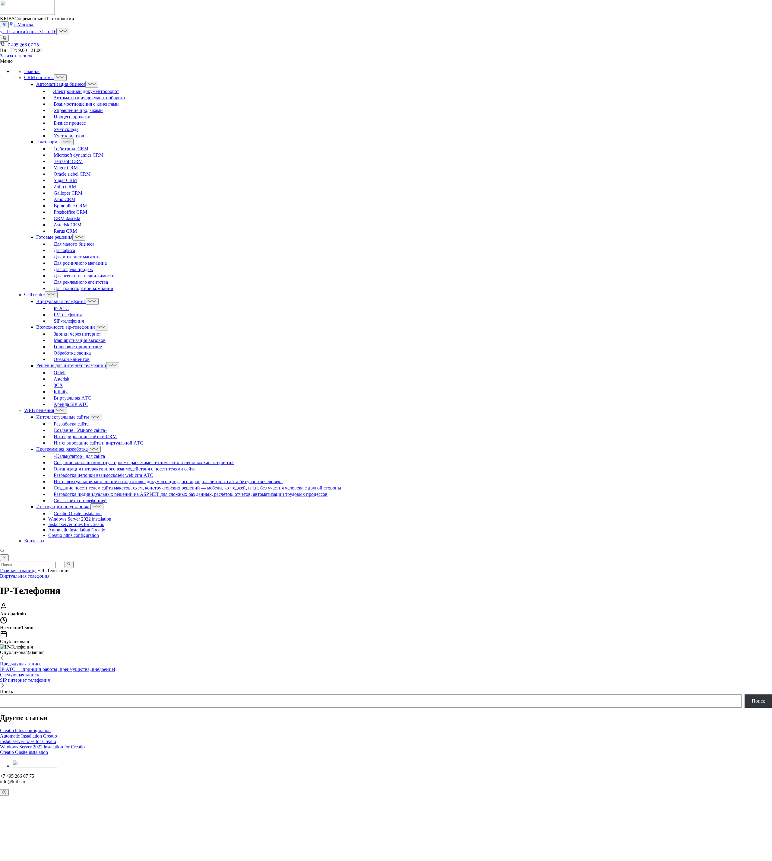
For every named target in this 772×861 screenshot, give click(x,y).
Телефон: (16, 835)
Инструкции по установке (63, 506)
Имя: (11, 823)
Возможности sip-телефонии (65, 327)
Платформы (48, 141)
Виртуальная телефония (61, 301)
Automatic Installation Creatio (76, 529)
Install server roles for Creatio (76, 524)
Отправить (12, 858)
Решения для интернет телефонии (71, 365)
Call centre (34, 294)
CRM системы (39, 77)
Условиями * (179, 848)
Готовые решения (54, 237)
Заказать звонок (16, 55)
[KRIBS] (27, 13)
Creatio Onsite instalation (24, 752)
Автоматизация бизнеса (60, 84)
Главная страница (18, 570)
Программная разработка (62, 449)
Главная (32, 71)
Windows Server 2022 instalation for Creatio (42, 746)
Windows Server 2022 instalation (79, 518)
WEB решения (39, 410)
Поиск (6, 691)
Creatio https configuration (73, 535)
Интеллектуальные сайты (62, 416)
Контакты (34, 540)
